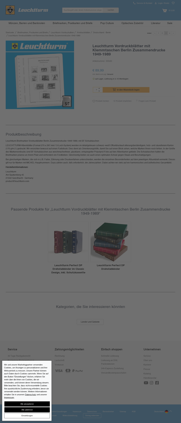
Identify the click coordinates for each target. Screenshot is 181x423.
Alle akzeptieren (27, 404)
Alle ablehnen (27, 410)
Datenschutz (30, 394)
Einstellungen (27, 416)
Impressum (9, 397)
